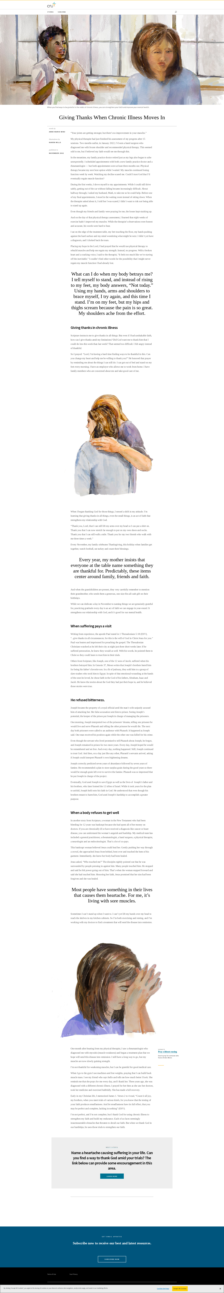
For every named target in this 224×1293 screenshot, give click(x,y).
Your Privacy (73, 1274)
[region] (112, 1289)
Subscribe (62, 12)
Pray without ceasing (167, 1051)
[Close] (220, 1288)
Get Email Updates (112, 1236)
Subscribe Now (112, 1259)
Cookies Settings (163, 1289)
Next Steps (112, 1147)
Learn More (112, 1176)
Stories (50, 12)
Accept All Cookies (179, 1289)
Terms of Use (51, 1274)
